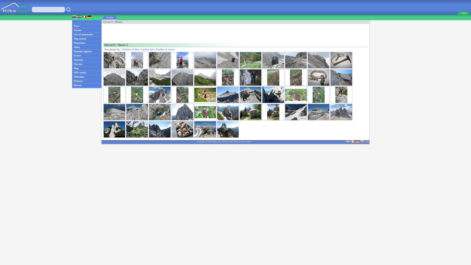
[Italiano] (353, 141)
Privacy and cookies (242, 141)
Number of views (165, 49)
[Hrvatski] (348, 141)
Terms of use (227, 141)
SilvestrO (108, 22)
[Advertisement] (169, 32)
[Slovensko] (362, 141)
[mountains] (15, 14)
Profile (110, 17)
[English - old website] (367, 141)
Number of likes (130, 49)
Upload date (147, 49)
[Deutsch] (357, 141)
